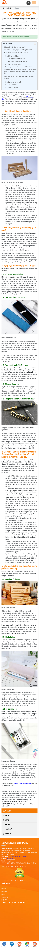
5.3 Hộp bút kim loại (11, 87)
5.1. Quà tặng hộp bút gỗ (13, 82)
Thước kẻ (8, 829)
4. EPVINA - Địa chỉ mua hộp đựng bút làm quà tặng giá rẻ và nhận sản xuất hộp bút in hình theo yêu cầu (20, 72)
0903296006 (11, 859)
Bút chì (7, 820)
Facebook (5, 881)
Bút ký (7, 825)
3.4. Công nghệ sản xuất (13, 64)
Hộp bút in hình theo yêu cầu (22, 783)
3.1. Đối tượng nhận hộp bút (14, 56)
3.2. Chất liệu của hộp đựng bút (15, 59)
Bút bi (6, 815)
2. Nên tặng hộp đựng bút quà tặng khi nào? (18, 50)
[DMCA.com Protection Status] (20, 873)
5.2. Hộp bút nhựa (11, 85)
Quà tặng (9, 8)
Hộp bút (7, 834)
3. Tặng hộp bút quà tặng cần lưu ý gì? (16, 52)
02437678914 (23, 857)
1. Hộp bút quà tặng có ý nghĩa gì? (14, 47)
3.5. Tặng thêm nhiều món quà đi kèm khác (18, 67)
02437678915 (13, 857)
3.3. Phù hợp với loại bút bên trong (16, 61)
